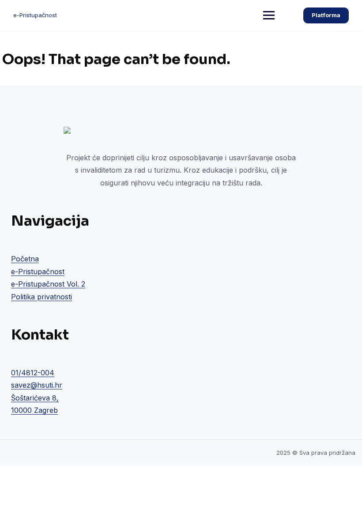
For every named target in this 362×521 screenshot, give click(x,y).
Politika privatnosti (41, 296)
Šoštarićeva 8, (35, 397)
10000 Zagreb (34, 410)
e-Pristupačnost (35, 15)
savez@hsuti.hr (36, 385)
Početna (25, 258)
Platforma (326, 15)
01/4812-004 (32, 372)
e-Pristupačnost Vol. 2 (48, 283)
